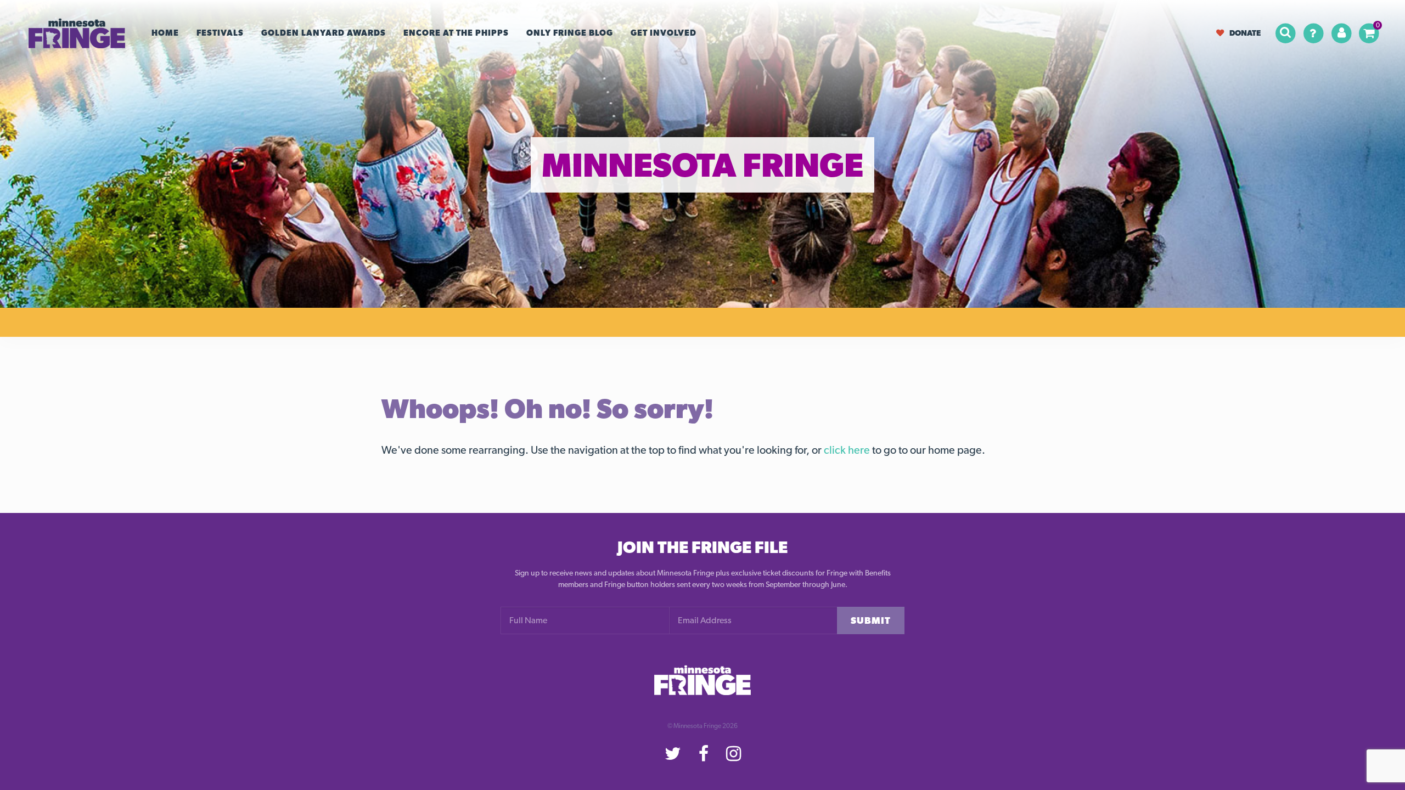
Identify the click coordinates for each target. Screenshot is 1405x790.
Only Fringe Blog (569, 33)
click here (847, 449)
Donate (1245, 32)
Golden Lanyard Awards (323, 33)
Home (165, 33)
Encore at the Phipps (456, 33)
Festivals (220, 33)
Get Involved (663, 33)
